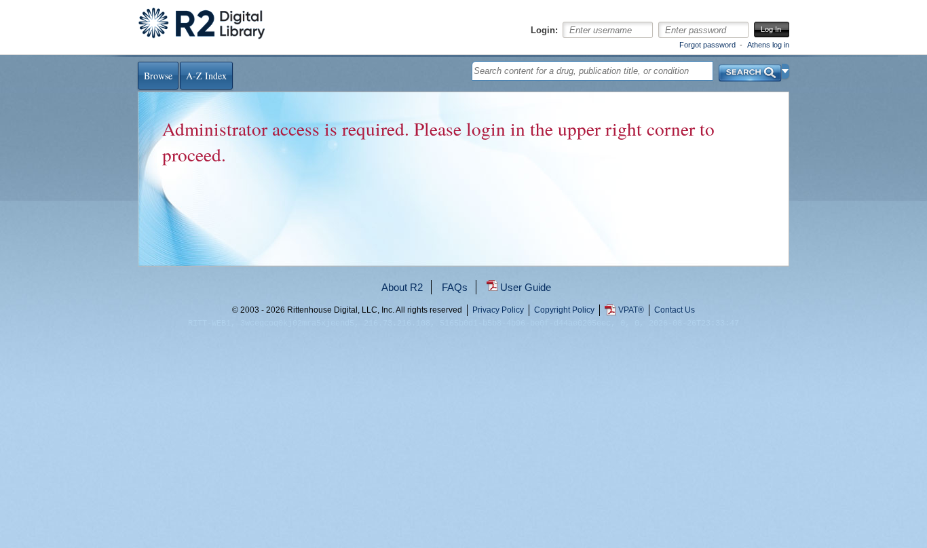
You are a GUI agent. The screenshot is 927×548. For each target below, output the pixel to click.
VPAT (631, 310)
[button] (785, 71)
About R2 (402, 287)
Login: (544, 30)
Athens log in (768, 45)
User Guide (525, 287)
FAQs (455, 287)
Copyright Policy (564, 310)
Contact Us (674, 310)
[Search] (750, 69)
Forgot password (707, 45)
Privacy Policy (498, 310)
